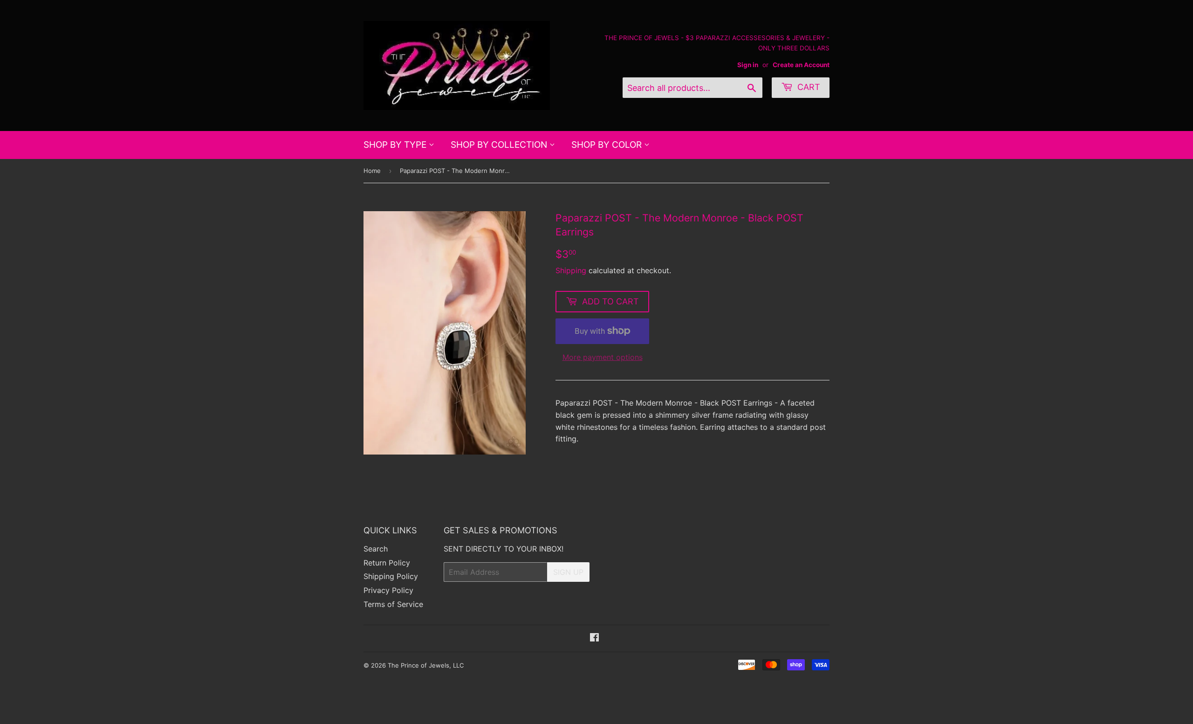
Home (372, 170)
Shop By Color (607, 144)
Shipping (570, 270)
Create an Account (801, 65)
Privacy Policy (388, 590)
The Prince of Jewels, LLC (426, 665)
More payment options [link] (602, 357)
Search (375, 548)
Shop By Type (396, 144)
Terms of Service (393, 604)
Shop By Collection (500, 144)
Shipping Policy (390, 576)
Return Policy (386, 562)
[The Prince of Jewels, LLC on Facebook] (594, 638)
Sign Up (568, 572)
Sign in (747, 65)
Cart (807, 87)
